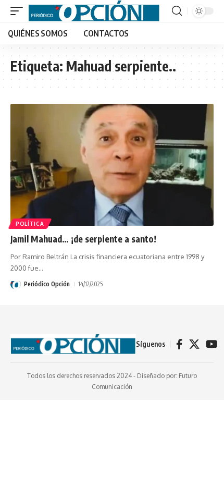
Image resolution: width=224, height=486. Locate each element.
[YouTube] (211, 344)
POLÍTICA (30, 224)
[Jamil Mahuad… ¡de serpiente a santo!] (112, 165)
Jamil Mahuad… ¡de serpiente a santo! (83, 239)
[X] (194, 344)
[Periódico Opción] (94, 11)
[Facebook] (179, 344)
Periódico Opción (47, 284)
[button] (19, 11)
